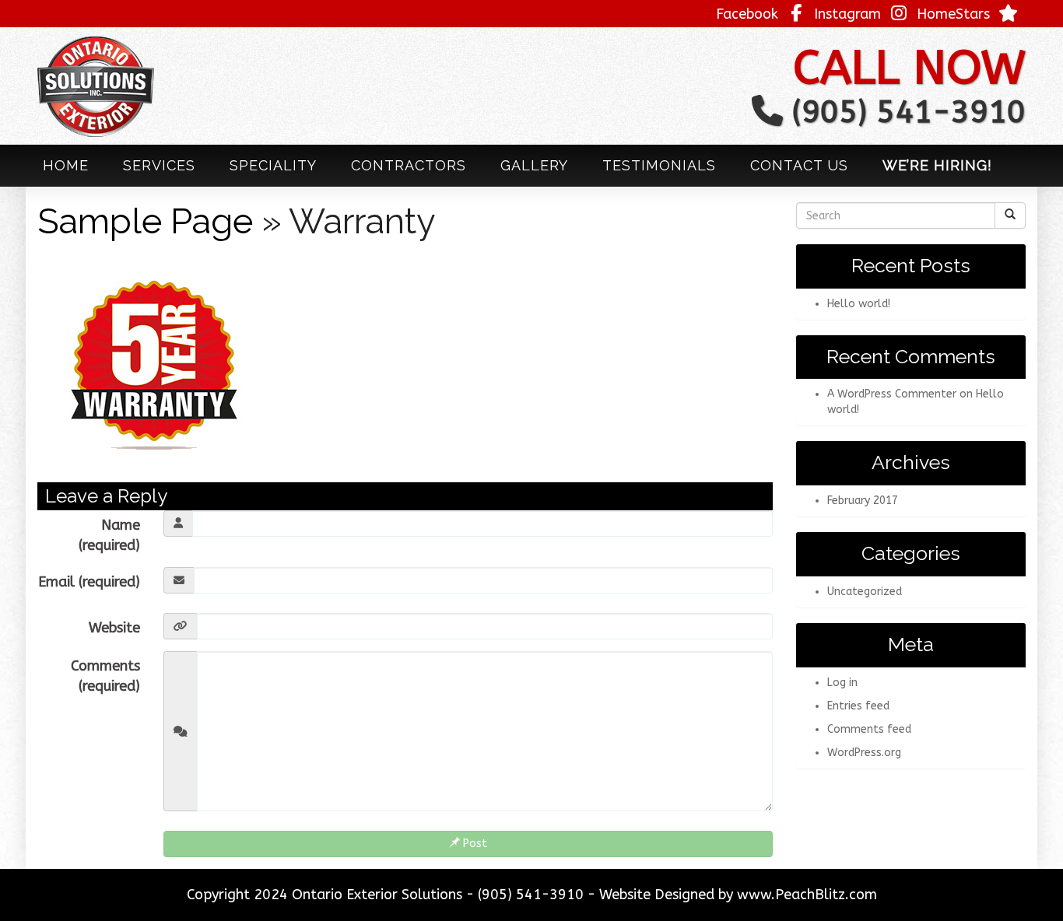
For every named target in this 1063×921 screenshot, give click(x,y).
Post (473, 843)
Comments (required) (105, 676)
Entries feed (858, 706)
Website (114, 627)
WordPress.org (864, 752)
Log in (842, 682)
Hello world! (858, 303)
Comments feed (869, 729)
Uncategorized (864, 591)
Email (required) (89, 581)
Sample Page (145, 221)
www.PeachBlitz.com (807, 894)
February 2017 (862, 500)
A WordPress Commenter (891, 394)
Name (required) (109, 535)
